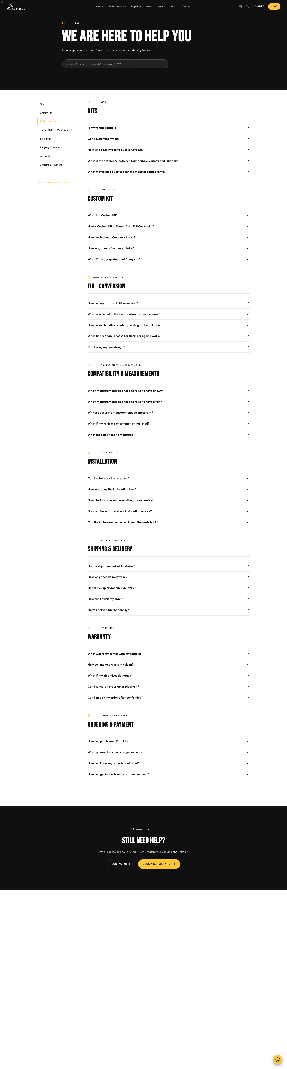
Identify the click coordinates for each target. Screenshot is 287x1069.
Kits (42, 103)
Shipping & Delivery (50, 147)
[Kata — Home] (16, 6)
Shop (98, 6)
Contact (187, 6)
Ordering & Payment (51, 164)
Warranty (45, 156)
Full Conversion (117, 6)
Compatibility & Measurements (56, 129)
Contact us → (121, 864)
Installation (45, 138)
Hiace (149, 6)
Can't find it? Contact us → (53, 182)
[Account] (247, 6)
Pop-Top (136, 6)
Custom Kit (46, 112)
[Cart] (240, 6)
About (173, 6)
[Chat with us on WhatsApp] (277, 1059)
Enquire (259, 6)
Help (160, 6)
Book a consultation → (159, 864)
